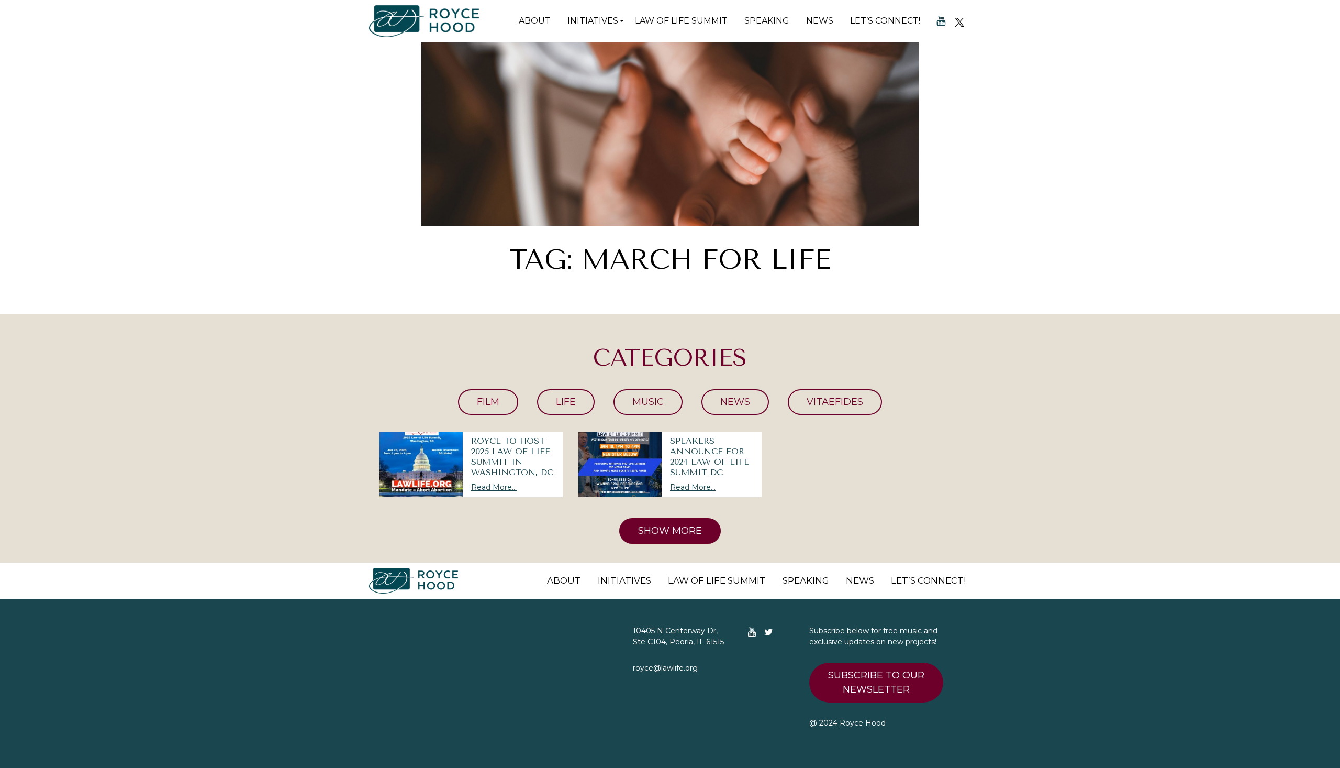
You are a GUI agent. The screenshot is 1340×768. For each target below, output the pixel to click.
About (535, 21)
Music (648, 402)
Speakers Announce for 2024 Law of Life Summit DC (709, 456)
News (819, 21)
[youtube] (941, 21)
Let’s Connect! (885, 21)
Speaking (766, 21)
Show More (670, 530)
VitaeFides (835, 402)
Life (566, 402)
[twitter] (959, 21)
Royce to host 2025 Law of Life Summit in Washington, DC (512, 456)
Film (488, 402)
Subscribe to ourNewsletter (876, 682)
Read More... (494, 487)
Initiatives (592, 21)
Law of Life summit (681, 21)
